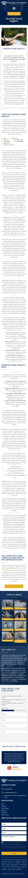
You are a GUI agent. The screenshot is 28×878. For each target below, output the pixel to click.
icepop (23, 873)
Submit (14, 853)
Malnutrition (7, 630)
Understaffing (20, 630)
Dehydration (8, 640)
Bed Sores (20, 608)
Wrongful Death (20, 619)
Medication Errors (20, 641)
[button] (14, 8)
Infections (7, 619)
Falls (7, 608)
